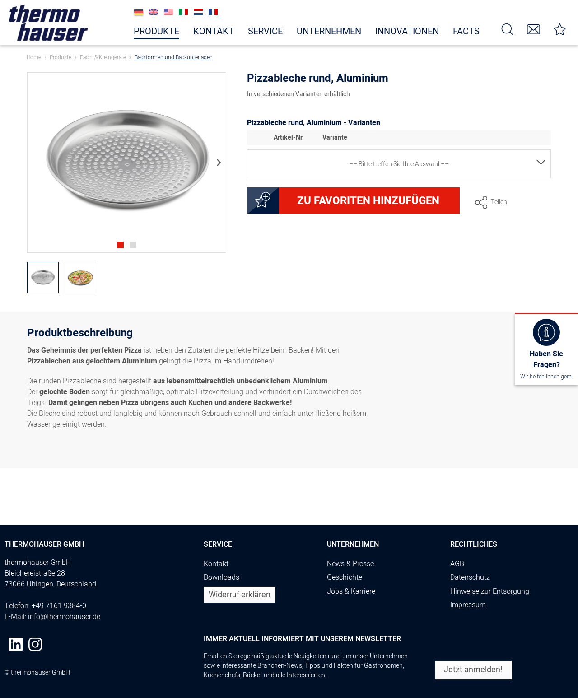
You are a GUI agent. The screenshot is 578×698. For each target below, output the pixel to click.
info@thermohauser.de (64, 616)
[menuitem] (507, 28)
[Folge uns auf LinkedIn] (16, 644)
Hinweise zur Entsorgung (489, 591)
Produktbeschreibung (80, 334)
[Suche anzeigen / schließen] (507, 28)
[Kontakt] (533, 28)
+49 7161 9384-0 (59, 605)
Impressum (468, 605)
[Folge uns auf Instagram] (35, 644)
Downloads (221, 577)
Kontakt (216, 564)
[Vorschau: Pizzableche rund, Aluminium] (43, 277)
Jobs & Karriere (351, 591)
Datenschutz (470, 577)
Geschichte (344, 577)
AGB (457, 564)
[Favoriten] (560, 28)
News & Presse (350, 564)
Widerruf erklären (239, 595)
